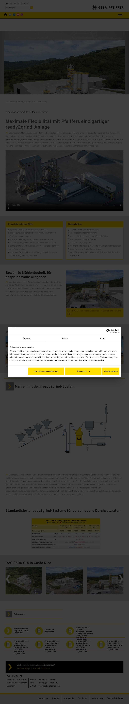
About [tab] (102, 338)
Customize (82, 371)
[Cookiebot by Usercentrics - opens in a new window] (108, 331)
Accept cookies (111, 371)
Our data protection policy (91, 360)
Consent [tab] (26, 338)
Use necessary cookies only (46, 371)
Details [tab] (64, 338)
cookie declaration (56, 360)
